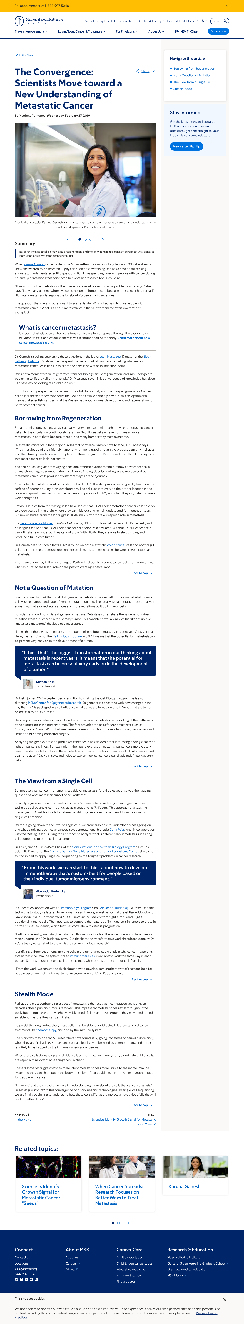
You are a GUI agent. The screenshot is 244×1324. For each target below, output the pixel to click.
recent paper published (36, 523)
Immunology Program (76, 908)
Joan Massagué (110, 356)
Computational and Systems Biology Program (103, 847)
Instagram (16, 1279)
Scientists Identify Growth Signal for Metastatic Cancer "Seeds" (123, 1122)
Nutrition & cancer (129, 1275)
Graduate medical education (187, 1269)
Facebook (21, 1279)
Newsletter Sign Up (186, 146)
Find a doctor (125, 1281)
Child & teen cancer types (134, 1263)
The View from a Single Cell (192, 82)
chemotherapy (46, 1030)
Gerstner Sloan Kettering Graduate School (196, 1263)
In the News (26, 55)
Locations (21, 1263)
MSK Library (175, 1275)
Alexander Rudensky (114, 908)
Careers (71, 1263)
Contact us (22, 1257)
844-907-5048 (58, 6)
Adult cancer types (129, 1257)
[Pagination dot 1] (79, 239)
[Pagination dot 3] (90, 239)
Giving (70, 1269)
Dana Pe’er (117, 829)
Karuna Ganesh (34, 264)
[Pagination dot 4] (118, 1223)
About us (72, 1257)
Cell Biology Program (67, 636)
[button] (126, 21)
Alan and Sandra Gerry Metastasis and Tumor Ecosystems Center (93, 851)
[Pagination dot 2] (85, 239)
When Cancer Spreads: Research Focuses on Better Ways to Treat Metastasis (119, 1195)
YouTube (31, 1279)
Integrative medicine (130, 1269)
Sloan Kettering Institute (183, 1257)
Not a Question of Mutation (192, 75)
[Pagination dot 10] (129, 1223)
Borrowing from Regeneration (194, 68)
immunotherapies (82, 956)
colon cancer (116, 545)
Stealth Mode (182, 89)
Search (217, 21)
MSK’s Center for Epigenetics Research (54, 703)
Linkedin (36, 1279)
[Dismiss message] (227, 6)
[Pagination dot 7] (124, 1223)
